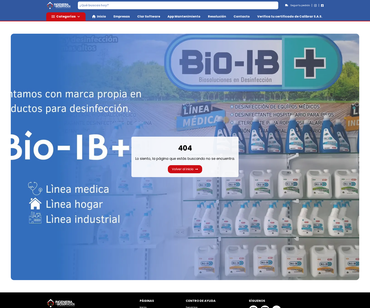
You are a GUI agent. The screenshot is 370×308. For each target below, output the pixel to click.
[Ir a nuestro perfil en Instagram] (315, 5)
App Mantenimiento (183, 16)
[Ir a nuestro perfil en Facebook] (322, 5)
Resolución (217, 16)
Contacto (242, 16)
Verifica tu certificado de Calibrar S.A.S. (289, 16)
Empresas (122, 16)
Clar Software (148, 16)
